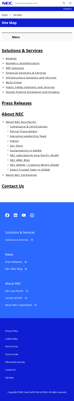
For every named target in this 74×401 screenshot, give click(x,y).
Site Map (9, 377)
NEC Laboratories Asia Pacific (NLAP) (34, 155)
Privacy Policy (11, 330)
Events (14, 141)
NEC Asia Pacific (14, 291)
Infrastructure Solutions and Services (31, 77)
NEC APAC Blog (20, 160)
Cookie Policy (11, 338)
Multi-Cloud (14, 82)
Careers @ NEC (14, 298)
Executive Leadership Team (28, 136)
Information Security (15, 362)
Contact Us (10, 369)
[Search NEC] (64, 3)
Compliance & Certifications (28, 126)
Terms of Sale (11, 354)
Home (5, 15)
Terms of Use (11, 346)
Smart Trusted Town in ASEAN (30, 169)
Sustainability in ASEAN (26, 150)
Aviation (11, 58)
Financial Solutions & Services (26, 72)
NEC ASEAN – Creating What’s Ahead (34, 164)
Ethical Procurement (23, 131)
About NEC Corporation (21, 175)
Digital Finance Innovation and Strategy (33, 92)
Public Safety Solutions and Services (30, 87)
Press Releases (13, 261)
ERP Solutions (15, 68)
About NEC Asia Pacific (21, 122)
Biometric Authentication (23, 63)
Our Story (16, 145)
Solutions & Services (16, 239)
